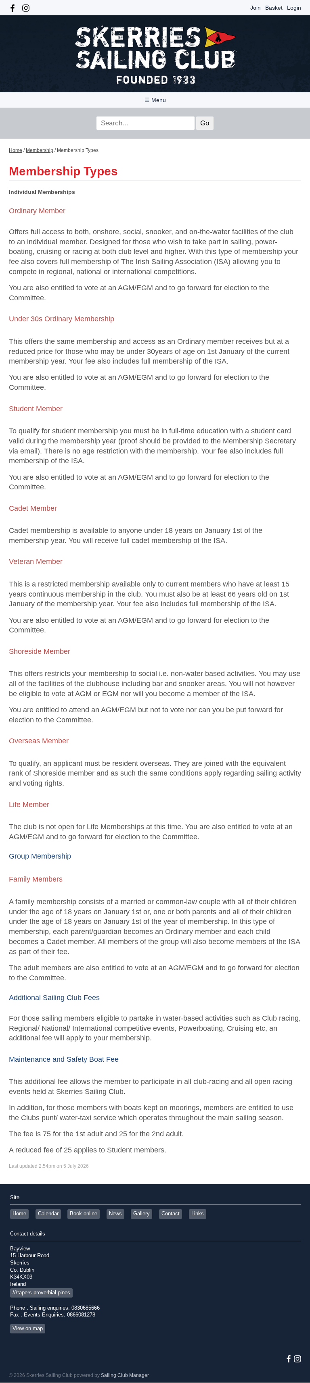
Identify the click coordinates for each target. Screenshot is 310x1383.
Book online (83, 1214)
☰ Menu (155, 100)
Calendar (48, 1214)
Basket (274, 7)
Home (15, 150)
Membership (39, 150)
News (115, 1214)
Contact (170, 1214)
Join (255, 7)
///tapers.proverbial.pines (41, 1293)
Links (197, 1214)
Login (294, 7)
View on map (28, 1328)
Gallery (141, 1214)
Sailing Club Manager (125, 1375)
